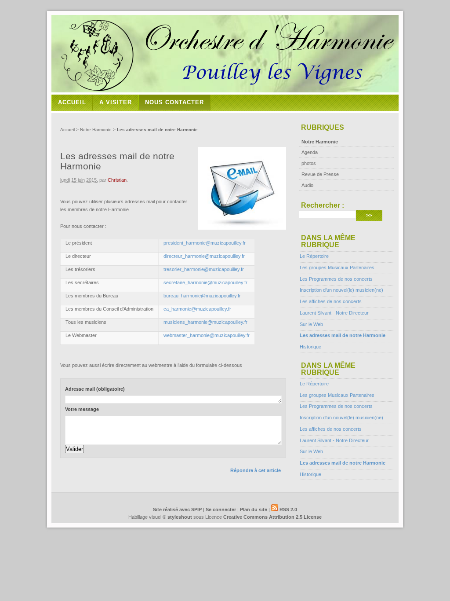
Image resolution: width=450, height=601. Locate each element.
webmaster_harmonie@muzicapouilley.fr (206, 335)
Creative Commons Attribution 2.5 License (272, 517)
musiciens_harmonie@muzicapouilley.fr (205, 322)
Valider (74, 449)
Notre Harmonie (96, 129)
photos (308, 163)
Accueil (72, 102)
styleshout (179, 517)
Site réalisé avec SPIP (177, 509)
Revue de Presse (320, 174)
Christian (117, 180)
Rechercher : (322, 205)
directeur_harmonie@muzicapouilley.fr (204, 256)
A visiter (115, 102)
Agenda (309, 152)
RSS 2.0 (287, 509)
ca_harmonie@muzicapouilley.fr (197, 308)
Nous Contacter (174, 102)
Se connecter (221, 509)
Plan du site (253, 509)
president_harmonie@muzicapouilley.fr (204, 243)
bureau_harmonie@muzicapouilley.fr (202, 295)
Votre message (82, 409)
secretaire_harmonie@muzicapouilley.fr (205, 282)
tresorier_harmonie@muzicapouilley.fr (203, 269)
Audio (307, 185)
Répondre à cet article (255, 470)
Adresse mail (95, 389)
